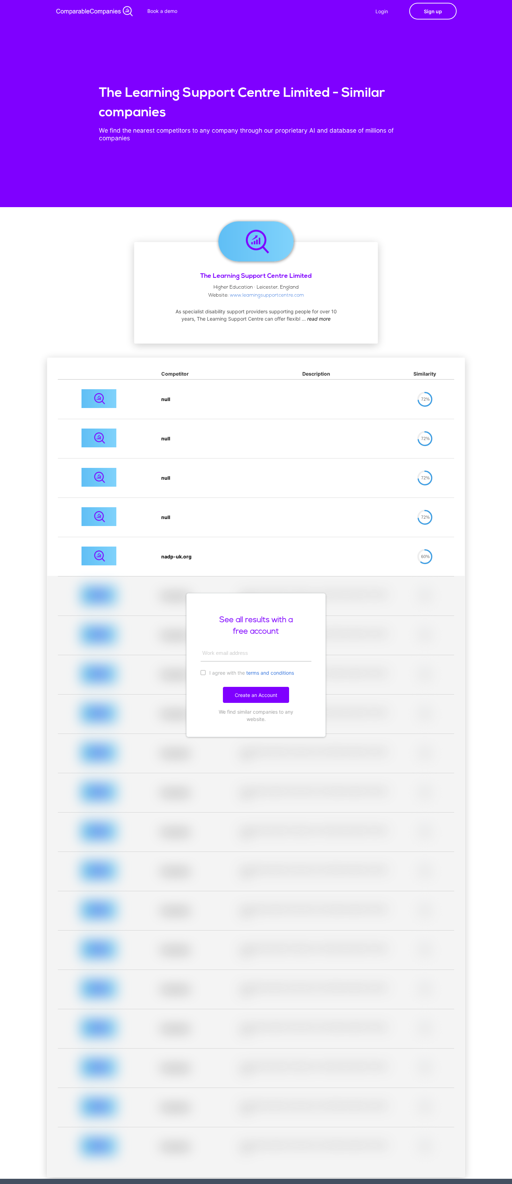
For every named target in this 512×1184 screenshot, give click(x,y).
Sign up (433, 11)
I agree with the (251, 673)
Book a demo (162, 11)
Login (381, 11)
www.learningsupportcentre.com (267, 295)
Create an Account (256, 695)
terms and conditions (270, 673)
